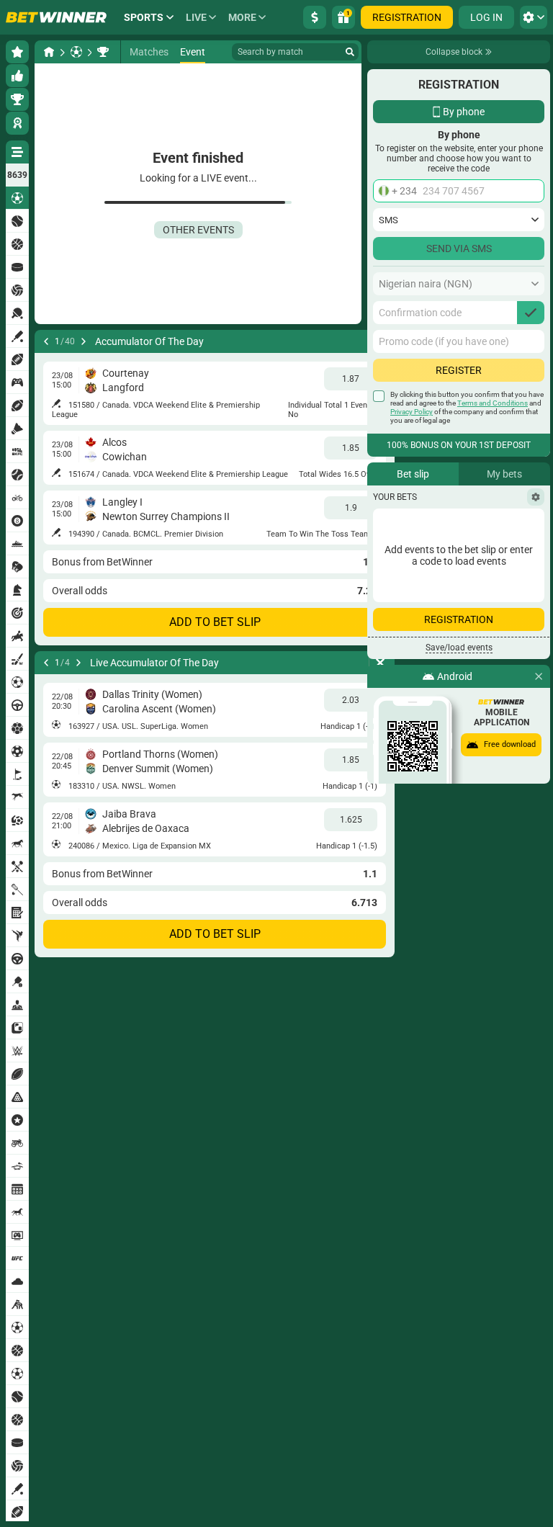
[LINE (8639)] (49, 51)
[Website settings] (533, 17)
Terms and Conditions (492, 403)
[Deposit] (314, 17)
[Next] (83, 341)
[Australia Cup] (103, 51)
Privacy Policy (411, 412)
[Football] (76, 51)
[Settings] (535, 497)
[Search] (350, 52)
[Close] (538, 676)
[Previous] (46, 341)
